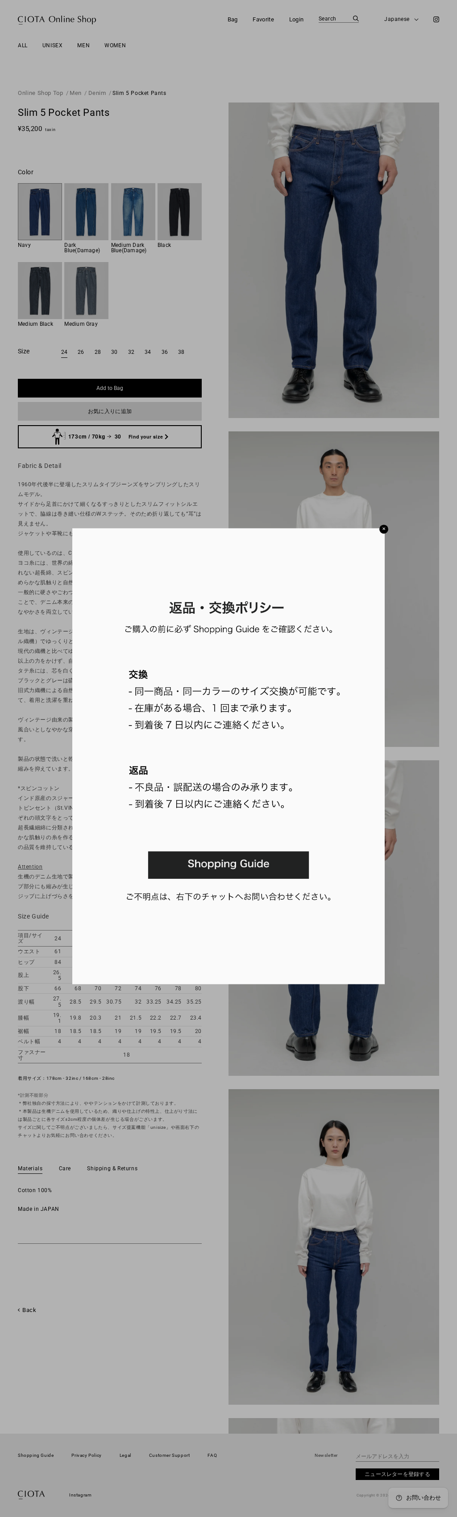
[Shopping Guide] (228, 982)
